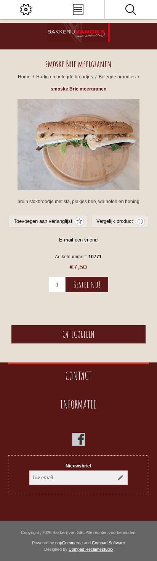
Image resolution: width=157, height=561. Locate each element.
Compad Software (108, 542)
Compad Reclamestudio (91, 549)
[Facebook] (78, 439)
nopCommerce (69, 542)
